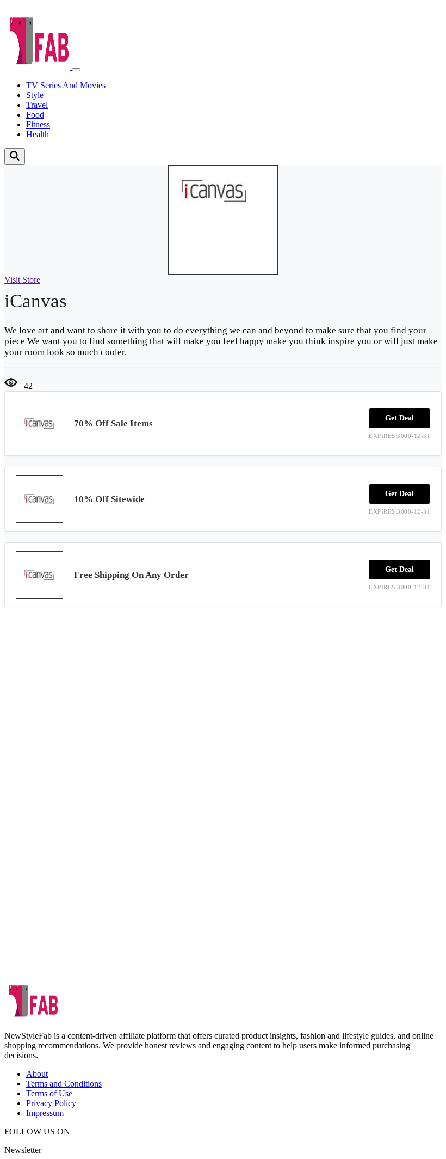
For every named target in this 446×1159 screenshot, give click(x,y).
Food (35, 114)
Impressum (45, 1113)
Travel (37, 104)
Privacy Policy (51, 1103)
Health (37, 134)
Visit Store (22, 279)
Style (35, 95)
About (37, 1073)
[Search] (14, 156)
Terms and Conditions (64, 1083)
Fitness (38, 124)
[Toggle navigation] (76, 69)
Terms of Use (49, 1093)
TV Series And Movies (66, 85)
